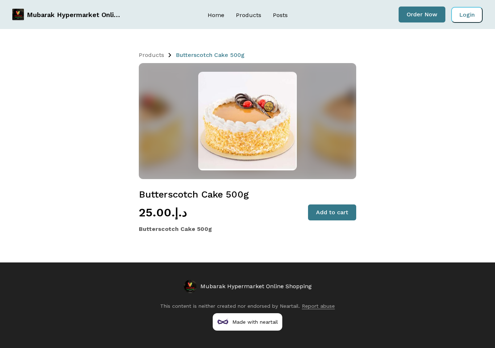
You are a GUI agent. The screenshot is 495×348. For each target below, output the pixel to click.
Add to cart (332, 212)
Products (248, 15)
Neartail (289, 306)
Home (216, 15)
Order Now (422, 14)
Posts (280, 15)
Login (467, 14)
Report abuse (318, 306)
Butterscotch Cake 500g (210, 54)
